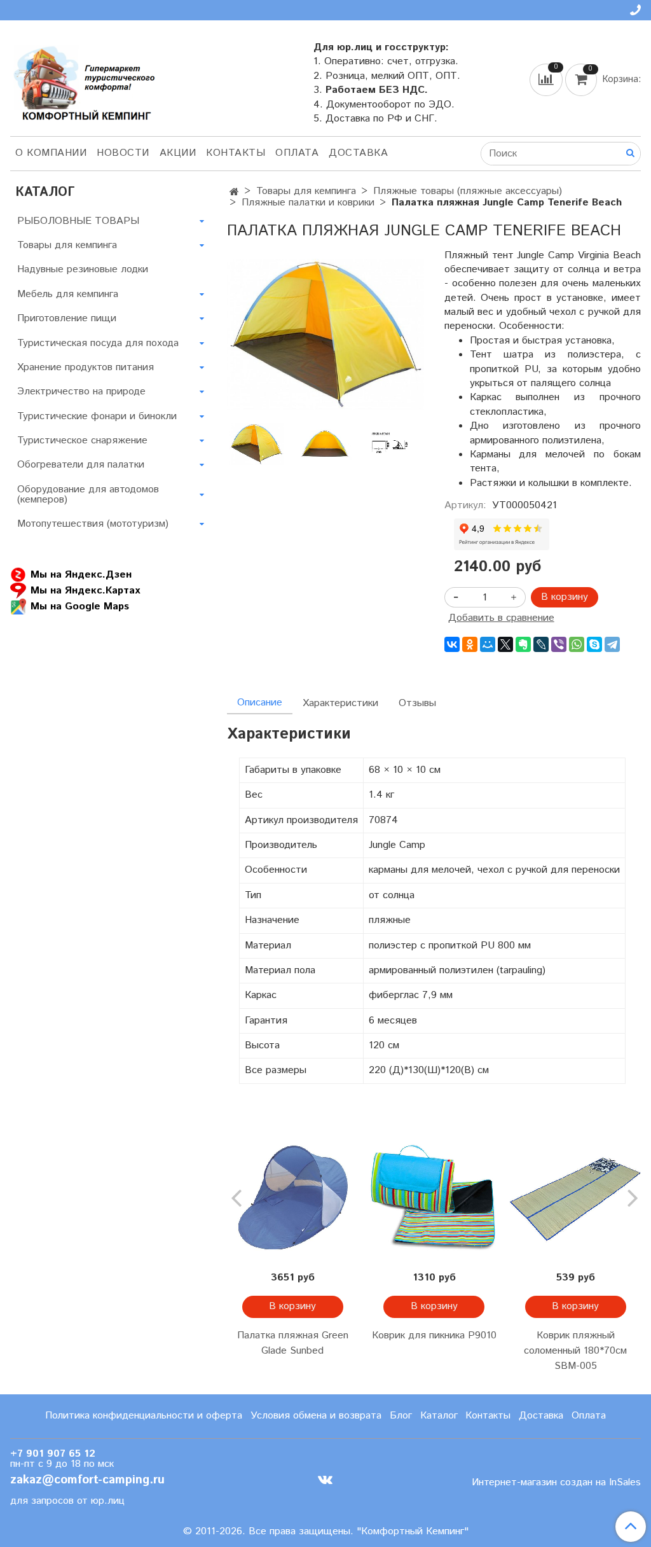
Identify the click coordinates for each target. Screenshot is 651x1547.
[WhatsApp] (576, 644)
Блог (401, 1415)
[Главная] (234, 192)
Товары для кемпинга (306, 191)
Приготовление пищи (66, 318)
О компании (50, 153)
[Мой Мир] (487, 644)
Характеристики (340, 703)
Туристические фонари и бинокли (97, 416)
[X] (505, 644)
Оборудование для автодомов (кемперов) (88, 494)
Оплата (297, 153)
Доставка (358, 153)
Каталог (439, 1415)
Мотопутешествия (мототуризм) (92, 524)
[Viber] (558, 644)
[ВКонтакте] (452, 644)
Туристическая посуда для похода (98, 343)
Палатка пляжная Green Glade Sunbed (292, 1343)
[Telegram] (612, 644)
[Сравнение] (547, 79)
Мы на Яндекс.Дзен (81, 574)
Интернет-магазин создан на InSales (556, 1483)
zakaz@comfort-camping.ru (87, 1479)
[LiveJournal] (541, 644)
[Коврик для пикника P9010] (434, 1196)
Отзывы (417, 703)
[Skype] (594, 644)
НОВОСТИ (123, 153)
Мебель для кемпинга (67, 294)
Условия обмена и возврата (315, 1415)
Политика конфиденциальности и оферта (143, 1415)
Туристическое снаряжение (82, 440)
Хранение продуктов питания (85, 367)
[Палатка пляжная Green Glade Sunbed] (292, 1196)
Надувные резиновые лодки (82, 269)
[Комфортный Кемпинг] (82, 80)
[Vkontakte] (325, 1479)
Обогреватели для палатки (80, 464)
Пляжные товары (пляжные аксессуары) (467, 191)
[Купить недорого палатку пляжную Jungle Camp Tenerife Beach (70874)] (325, 334)
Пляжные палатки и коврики (308, 202)
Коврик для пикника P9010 (434, 1335)
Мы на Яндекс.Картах (85, 590)
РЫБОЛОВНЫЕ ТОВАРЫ (78, 221)
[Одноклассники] (469, 644)
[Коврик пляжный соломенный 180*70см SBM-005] (575, 1196)
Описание (259, 702)
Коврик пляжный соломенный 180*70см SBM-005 (575, 1350)
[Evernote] (523, 644)
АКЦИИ (178, 153)
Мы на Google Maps (80, 606)
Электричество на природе (81, 391)
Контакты (235, 153)
